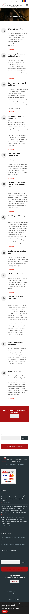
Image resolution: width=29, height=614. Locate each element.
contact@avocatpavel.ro (14, 1)
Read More (11, 49)
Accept (4, 611)
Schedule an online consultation (14, 446)
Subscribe (14, 416)
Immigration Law (14, 371)
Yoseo (14, 593)
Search (3, 435)
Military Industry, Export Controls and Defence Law (17, 185)
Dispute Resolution (15, 29)
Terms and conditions (14, 599)
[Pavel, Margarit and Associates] (12, 5)
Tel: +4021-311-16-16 (8, 550)
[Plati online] (8, 476)
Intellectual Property (16, 274)
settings (18, 608)
